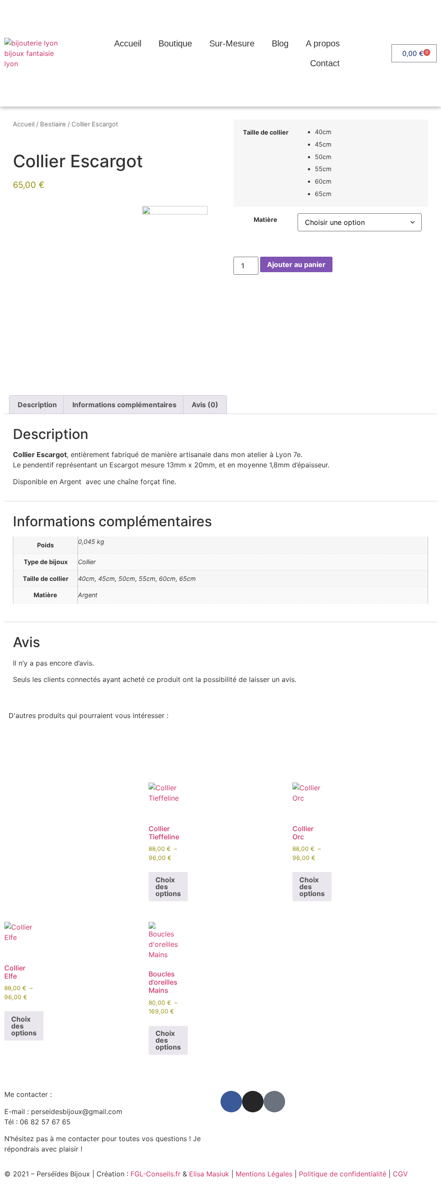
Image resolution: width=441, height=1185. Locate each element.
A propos (323, 43)
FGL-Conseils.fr (155, 1174)
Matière (265, 220)
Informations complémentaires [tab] (124, 404)
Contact (325, 63)
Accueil (127, 43)
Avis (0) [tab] (205, 404)
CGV (400, 1174)
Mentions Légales (264, 1174)
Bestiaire (53, 124)
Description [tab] (37, 404)
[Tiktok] (274, 1101)
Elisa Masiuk (209, 1174)
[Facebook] (231, 1101)
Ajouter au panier (296, 264)
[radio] (368, 132)
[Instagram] (253, 1101)
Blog (280, 43)
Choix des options (168, 886)
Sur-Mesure (232, 43)
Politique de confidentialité (342, 1174)
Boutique (175, 43)
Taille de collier (266, 132)
